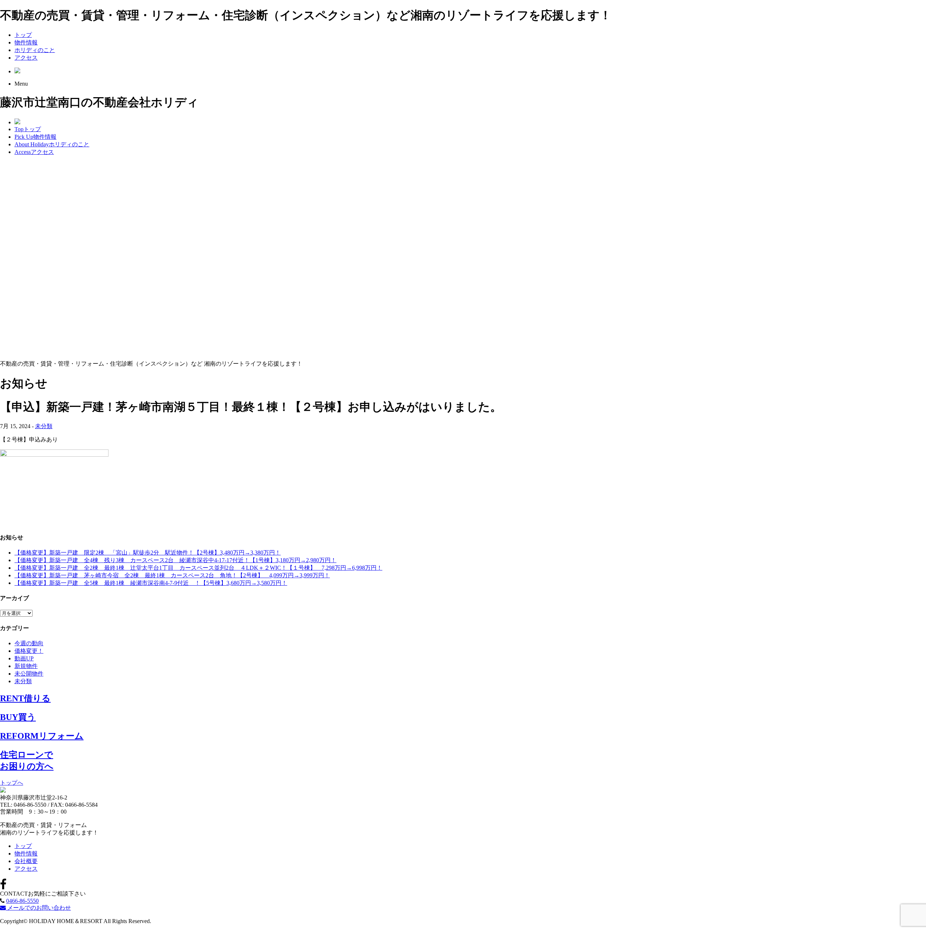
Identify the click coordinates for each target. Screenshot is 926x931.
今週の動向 (28, 643)
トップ (23, 35)
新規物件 (26, 666)
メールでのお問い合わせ (38, 908)
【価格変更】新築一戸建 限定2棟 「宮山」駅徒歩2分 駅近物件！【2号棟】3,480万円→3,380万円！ (147, 552)
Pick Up (35, 137)
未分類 (43, 426)
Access (34, 152)
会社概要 (26, 861)
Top (27, 129)
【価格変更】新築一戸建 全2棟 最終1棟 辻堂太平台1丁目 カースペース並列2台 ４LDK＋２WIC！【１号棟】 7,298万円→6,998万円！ (198, 568)
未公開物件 (28, 674)
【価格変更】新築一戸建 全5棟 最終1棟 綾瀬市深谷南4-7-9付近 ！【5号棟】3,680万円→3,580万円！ (150, 583)
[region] (463, 258)
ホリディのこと (34, 50)
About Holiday (51, 144)
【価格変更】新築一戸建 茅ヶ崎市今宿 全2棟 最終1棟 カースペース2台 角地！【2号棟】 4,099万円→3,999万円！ (172, 575)
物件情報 (26, 42)
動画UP (24, 658)
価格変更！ (28, 651)
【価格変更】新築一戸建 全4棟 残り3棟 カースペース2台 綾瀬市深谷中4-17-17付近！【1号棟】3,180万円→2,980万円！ (175, 560)
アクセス (26, 58)
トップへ (11, 783)
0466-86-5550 (22, 901)
